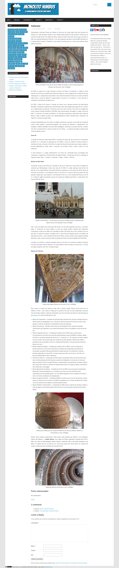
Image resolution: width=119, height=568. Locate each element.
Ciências (16, 20)
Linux (9, 52)
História (19, 47)
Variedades (48, 20)
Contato (59, 20)
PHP (16, 56)
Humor (10, 50)
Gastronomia (12, 47)
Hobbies (25, 47)
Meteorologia (12, 54)
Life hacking (23, 50)
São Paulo (11, 66)
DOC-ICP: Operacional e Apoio (17, 83)
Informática (27, 20)
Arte (17, 29)
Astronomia (22, 29)
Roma (79, 37)
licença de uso (48, 567)
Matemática (21, 52)
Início (8, 20)
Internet (16, 50)
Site (32, 555)
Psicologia (11, 61)
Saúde (18, 63)
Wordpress (11, 68)
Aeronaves (11, 29)
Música (24, 54)
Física (22, 45)
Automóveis (11, 31)
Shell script (24, 63)
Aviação (38, 20)
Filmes (10, 45)
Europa (33, 499)
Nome (33, 546)
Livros (14, 52)
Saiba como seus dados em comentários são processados (71, 563)
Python (18, 61)
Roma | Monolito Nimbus (47, 509)
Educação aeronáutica (14, 38)
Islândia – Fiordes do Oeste (16, 81)
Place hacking (22, 56)
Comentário (35, 523)
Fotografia (16, 45)
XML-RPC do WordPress (15, 90)
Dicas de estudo (12, 34)
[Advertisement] (18, 124)
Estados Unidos (12, 43)
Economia (21, 34)
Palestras (10, 56)
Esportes (18, 41)
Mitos (19, 54)
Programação (18, 59)
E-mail (33, 550)
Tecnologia (18, 66)
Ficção (25, 43)
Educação (11, 36)
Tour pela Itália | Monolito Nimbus (49, 511)
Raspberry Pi (11, 63)
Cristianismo (23, 31)
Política (10, 59)
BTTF (17, 31)
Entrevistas (11, 41)
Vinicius (50, 29)
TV (23, 66)
